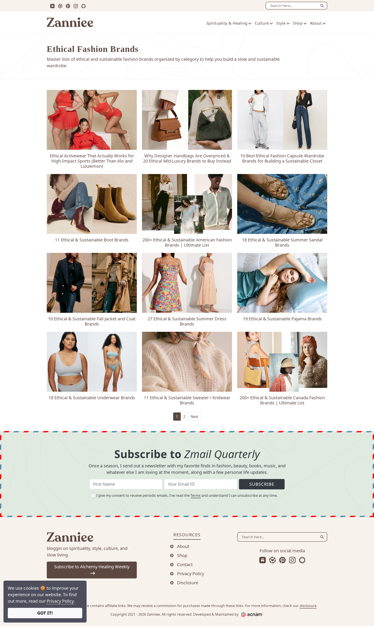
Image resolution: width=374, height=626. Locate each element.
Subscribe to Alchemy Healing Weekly (91, 567)
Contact (185, 564)
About (183, 546)
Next (194, 416)
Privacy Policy (60, 601)
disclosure (308, 605)
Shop (182, 555)
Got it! (45, 613)
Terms (195, 495)
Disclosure (187, 583)
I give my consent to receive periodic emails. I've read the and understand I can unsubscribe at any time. (187, 495)
